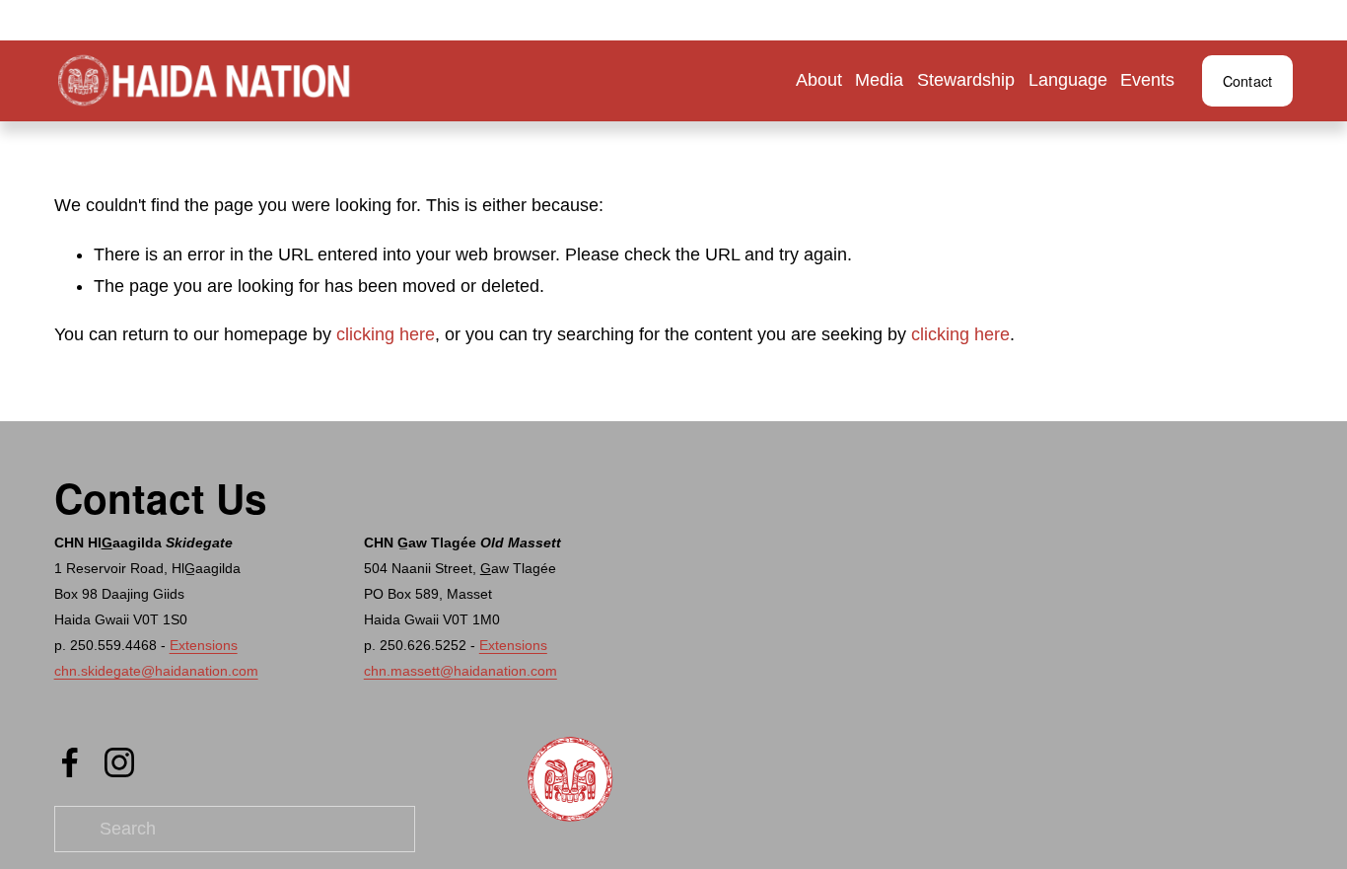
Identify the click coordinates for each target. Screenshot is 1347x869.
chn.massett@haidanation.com (460, 671)
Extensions (204, 645)
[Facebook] (70, 762)
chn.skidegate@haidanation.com (156, 671)
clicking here (385, 334)
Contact (1248, 81)
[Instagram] (119, 762)
